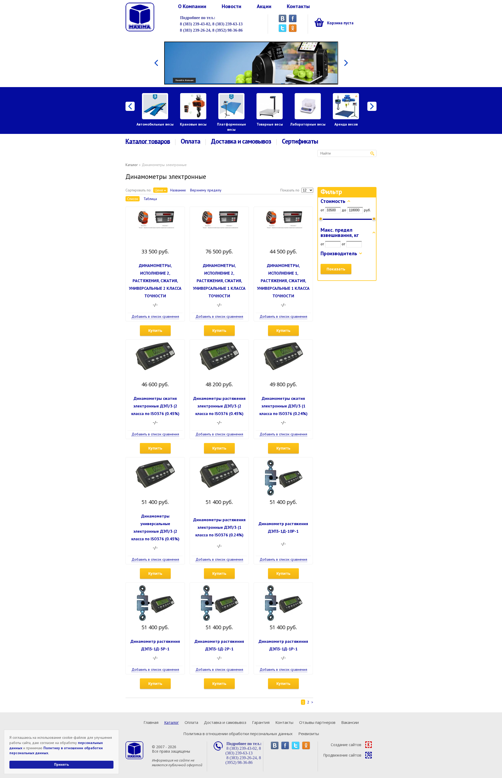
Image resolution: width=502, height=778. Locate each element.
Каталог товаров (148, 141)
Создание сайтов (346, 744)
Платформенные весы (231, 127)
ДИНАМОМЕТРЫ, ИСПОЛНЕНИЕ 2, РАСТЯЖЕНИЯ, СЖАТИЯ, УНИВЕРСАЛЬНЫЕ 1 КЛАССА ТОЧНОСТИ (219, 280)
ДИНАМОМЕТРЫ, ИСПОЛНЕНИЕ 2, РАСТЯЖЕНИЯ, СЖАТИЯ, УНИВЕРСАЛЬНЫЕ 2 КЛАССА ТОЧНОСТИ (155, 280)
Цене (159, 190)
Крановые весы (193, 124)
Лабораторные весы (308, 124)
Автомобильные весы (155, 124)
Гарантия (261, 722)
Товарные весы (269, 124)
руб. (367, 210)
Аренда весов (346, 124)
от (322, 210)
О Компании (192, 6)
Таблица (150, 198)
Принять (61, 764)
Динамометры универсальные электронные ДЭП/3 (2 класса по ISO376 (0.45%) (155, 527)
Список (132, 198)
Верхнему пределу (205, 190)
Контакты (298, 6)
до (344, 210)
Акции (264, 6)
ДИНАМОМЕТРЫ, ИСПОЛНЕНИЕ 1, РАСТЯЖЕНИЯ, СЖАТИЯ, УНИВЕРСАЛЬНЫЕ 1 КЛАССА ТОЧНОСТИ (283, 280)
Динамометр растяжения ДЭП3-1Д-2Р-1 (219, 645)
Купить (155, 330)
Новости (231, 6)
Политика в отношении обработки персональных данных (238, 733)
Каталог (132, 164)
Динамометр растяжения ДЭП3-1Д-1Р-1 (283, 645)
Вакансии (350, 722)
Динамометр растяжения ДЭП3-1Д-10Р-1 (283, 527)
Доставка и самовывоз (241, 141)
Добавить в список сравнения (155, 316)
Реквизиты (308, 733)
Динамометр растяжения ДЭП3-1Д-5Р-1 (155, 645)
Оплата (190, 141)
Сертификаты (300, 141)
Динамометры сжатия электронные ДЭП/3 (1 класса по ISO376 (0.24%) (283, 406)
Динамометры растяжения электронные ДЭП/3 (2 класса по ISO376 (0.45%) (219, 406)
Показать (336, 268)
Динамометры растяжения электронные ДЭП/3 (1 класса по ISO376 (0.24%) (219, 527)
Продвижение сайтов (342, 755)
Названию (178, 190)
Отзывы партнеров (317, 722)
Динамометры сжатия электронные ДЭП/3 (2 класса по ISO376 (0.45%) (155, 406)
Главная (151, 722)
